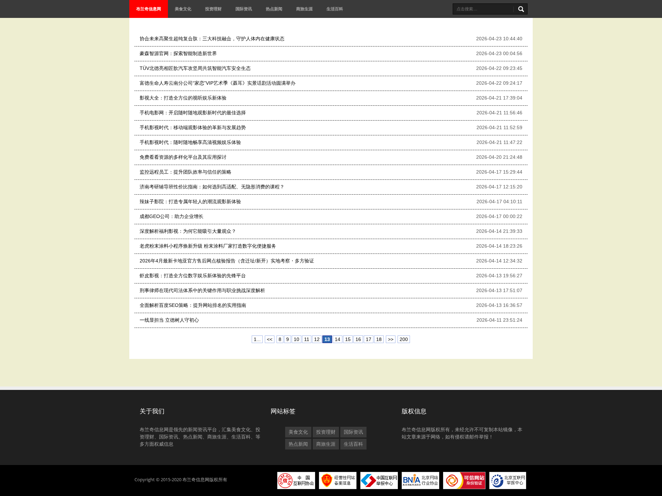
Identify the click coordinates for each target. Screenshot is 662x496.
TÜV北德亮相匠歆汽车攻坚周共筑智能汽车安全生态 (195, 68)
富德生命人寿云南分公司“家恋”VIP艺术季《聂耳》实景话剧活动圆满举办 (217, 83)
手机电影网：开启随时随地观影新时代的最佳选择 (193, 112)
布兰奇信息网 (148, 9)
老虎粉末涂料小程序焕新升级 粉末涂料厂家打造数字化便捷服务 (208, 246)
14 (337, 339)
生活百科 (335, 9)
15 (348, 339)
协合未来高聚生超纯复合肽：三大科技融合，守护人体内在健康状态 (212, 38)
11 (306, 339)
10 (296, 339)
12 (317, 339)
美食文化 (183, 9)
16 (358, 339)
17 (368, 339)
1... (257, 339)
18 (379, 339)
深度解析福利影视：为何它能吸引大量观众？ (188, 231)
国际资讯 (243, 9)
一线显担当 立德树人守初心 (169, 320)
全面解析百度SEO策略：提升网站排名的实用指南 (193, 305)
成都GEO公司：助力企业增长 (171, 216)
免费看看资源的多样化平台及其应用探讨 (183, 157)
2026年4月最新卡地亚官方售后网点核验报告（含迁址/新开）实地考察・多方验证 (227, 261)
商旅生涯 (304, 9)
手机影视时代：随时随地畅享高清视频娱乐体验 (190, 142)
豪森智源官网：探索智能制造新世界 (178, 53)
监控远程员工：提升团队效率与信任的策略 (185, 172)
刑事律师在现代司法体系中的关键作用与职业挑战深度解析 (202, 290)
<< (269, 339)
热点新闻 (274, 9)
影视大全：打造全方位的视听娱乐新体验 (183, 98)
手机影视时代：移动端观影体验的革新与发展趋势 (193, 127)
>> (390, 339)
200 (404, 339)
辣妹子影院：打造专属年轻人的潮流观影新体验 (190, 201)
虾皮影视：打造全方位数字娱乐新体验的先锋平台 (193, 275)
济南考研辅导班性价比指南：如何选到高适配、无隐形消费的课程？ (212, 186)
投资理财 (213, 9)
